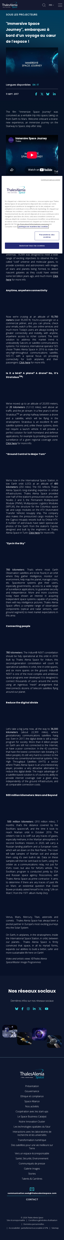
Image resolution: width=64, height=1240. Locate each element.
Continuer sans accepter (50, 180)
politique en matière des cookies (33, 227)
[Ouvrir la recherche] (44, 5)
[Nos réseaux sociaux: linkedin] (54, 94)
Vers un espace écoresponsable (32, 1153)
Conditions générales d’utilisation (42, 1220)
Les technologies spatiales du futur (32, 1126)
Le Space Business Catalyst (31, 1116)
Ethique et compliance (32, 1096)
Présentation (32, 1086)
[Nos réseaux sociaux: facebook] (36, 94)
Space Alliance (32, 1101)
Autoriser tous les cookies (32, 245)
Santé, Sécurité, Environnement (32, 1158)
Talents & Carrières (32, 1178)
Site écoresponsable (16, 1220)
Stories (32, 1173)
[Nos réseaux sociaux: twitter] (41, 94)
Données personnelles (34, 1224)
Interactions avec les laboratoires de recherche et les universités (32, 1133)
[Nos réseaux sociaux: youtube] (46, 1008)
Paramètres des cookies (46, 236)
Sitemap (55, 1228)
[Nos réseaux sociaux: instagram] (28, 1008)
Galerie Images (32, 1168)
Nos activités (32, 1106)
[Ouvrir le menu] (60, 6)
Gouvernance (32, 1091)
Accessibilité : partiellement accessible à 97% (28, 1228)
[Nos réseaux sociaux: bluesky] (47, 94)
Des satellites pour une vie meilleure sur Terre (32, 1146)
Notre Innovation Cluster (32, 1121)
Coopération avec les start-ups (32, 1111)
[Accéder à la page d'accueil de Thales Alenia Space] (9, 5)
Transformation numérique (32, 1140)
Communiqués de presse (32, 1163)
